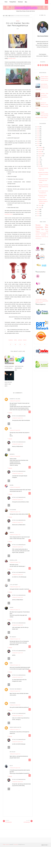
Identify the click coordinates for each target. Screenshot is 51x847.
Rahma (11, 485)
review (38, 225)
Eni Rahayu (13, 636)
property (44, 233)
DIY (40, 238)
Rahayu (12, 532)
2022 (38, 135)
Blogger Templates (6, 844)
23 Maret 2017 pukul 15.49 (17, 574)
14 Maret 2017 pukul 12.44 (15, 691)
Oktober (40, 151)
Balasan (10, 412)
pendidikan (43, 234)
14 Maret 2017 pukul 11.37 (15, 609)
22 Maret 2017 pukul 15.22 (17, 418)
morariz (12, 454)
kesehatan (12, 15)
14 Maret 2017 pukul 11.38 (15, 638)
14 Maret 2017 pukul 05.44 (15, 400)
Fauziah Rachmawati (16, 689)
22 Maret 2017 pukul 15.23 (17, 444)
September (40, 153)
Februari (40, 205)
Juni (39, 160)
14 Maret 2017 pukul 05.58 (15, 456)
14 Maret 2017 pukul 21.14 (15, 729)
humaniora (38, 238)
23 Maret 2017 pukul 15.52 (17, 715)
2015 (38, 211)
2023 (38, 133)
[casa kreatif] (43, 319)
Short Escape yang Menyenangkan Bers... (19, 368)
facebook (11, 340)
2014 (38, 213)
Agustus (40, 155)
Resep (48, 225)
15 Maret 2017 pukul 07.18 (15, 753)
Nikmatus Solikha (15, 398)
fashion (48, 231)
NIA (11, 428)
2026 (38, 126)
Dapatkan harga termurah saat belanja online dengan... (43, 180)
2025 (38, 128)
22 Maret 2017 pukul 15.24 (17, 499)
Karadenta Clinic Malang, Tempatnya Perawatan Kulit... (43, 174)
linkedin (24, 340)
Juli (39, 157)
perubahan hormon (9, 214)
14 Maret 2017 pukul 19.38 (15, 704)
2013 (38, 215)
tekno (42, 229)
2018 (38, 143)
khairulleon (13, 560)
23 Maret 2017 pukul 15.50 (17, 625)
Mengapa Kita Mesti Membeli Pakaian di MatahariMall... (43, 201)
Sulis (11, 765)
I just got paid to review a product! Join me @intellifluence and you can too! (43, 301)
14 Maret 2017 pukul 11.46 (15, 665)
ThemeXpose (15, 844)
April (39, 164)
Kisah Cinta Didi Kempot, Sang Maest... (8, 384)
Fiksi (45, 236)
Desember (40, 147)
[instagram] (43, 66)
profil (43, 236)
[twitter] (41, 66)
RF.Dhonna (13, 509)
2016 (38, 209)
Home (6, 1)
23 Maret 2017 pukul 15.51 (17, 677)
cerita (8, 15)
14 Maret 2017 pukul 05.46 (15, 430)
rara (11, 662)
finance (38, 231)
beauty (47, 227)
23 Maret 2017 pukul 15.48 (17, 546)
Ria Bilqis (12, 751)
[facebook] (38, 66)
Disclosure (20, 1)
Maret (39, 166)
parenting (47, 229)
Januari (39, 207)
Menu (26, 1)
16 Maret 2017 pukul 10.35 (15, 767)
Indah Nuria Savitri (15, 727)
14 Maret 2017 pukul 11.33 (15, 562)
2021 (38, 137)
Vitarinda (12, 702)
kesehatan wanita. (12, 58)
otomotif (37, 234)
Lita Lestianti (14, 584)
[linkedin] (47, 66)
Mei (39, 162)
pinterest (20, 340)
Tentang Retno (12, 1)
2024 (38, 131)
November (40, 149)
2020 (38, 139)
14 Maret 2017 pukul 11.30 (15, 534)
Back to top (44, 844)
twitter (15, 340)
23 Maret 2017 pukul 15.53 (17, 781)
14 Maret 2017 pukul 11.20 (15, 511)
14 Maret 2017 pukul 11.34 (15, 586)
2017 (38, 145)
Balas (29, 411)
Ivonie (11, 607)
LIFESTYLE (38, 233)
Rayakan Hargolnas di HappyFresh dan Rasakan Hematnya (45, 78)
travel (38, 229)
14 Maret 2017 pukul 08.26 (15, 487)
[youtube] (45, 66)
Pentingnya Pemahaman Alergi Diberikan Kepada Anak (43, 186)
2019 (38, 141)
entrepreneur (38, 236)
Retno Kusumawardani (19, 415)
